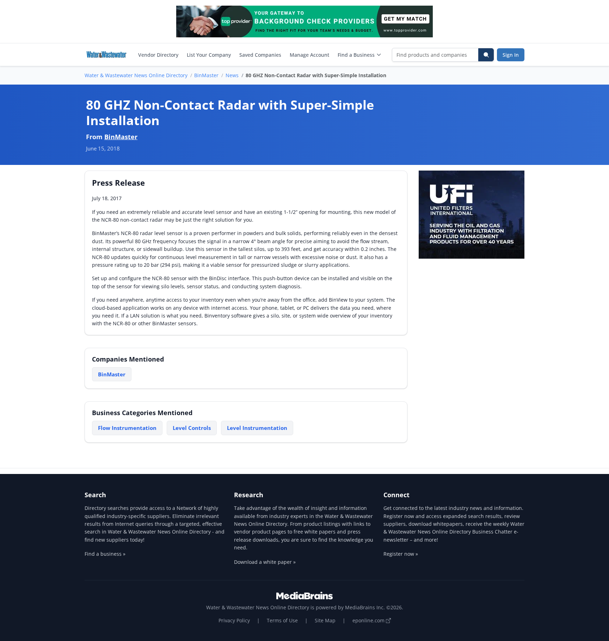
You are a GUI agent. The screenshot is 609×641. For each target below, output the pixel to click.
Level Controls (192, 427)
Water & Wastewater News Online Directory (136, 75)
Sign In (511, 54)
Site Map (325, 620)
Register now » (400, 553)
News (232, 75)
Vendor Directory (158, 54)
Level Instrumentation (257, 427)
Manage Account (309, 54)
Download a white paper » (265, 562)
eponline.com (369, 620)
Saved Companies (260, 54)
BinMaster (206, 75)
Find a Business (356, 54)
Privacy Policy (234, 620)
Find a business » (105, 553)
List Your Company (209, 54)
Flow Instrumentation (127, 427)
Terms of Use (282, 620)
